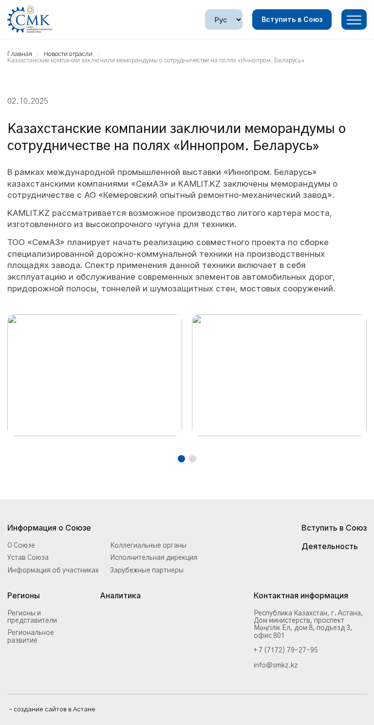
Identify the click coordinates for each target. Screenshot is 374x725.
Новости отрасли (68, 54)
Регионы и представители (32, 617)
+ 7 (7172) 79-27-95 (286, 650)
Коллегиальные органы (148, 545)
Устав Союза (28, 557)
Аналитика (120, 595)
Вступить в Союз (292, 19)
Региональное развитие (30, 637)
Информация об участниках (53, 570)
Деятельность (329, 546)
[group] (94, 375)
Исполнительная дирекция (153, 557)
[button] (181, 458)
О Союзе (21, 545)
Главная (19, 54)
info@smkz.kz (276, 665)
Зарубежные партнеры (147, 570)
